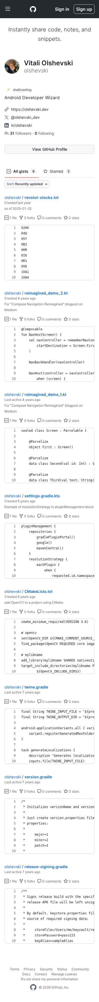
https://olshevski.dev (30, 109)
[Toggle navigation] (7, 9)
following (44, 133)
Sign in (62, 9)
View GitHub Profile (49, 149)
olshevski (12, 197)
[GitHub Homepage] (33, 987)
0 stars (73, 218)
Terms (14, 969)
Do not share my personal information (49, 979)
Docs (26, 974)
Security (46, 969)
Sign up (84, 9)
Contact (41, 974)
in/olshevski (21, 125)
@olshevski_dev (25, 117)
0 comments (51, 218)
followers (21, 133)
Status (62, 969)
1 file (13, 218)
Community (80, 969)
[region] (49, 252)
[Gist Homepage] (33, 9)
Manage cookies (64, 974)
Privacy (29, 969)
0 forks (29, 218)
